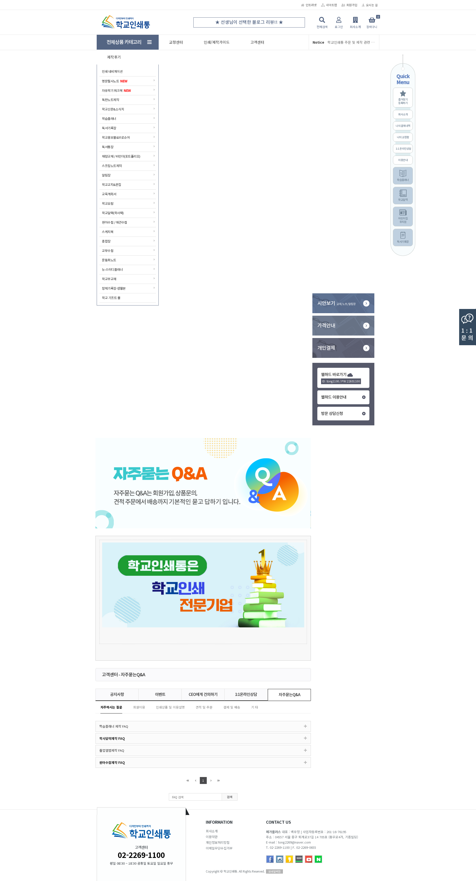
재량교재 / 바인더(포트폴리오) (121, 156)
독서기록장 (109, 128)
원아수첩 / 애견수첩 (114, 222)
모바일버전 (274, 871)
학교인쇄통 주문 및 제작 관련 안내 (351, 42)
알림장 (106, 175)
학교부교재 (109, 279)
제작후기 (114, 57)
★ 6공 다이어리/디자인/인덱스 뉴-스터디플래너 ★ (253, 22)
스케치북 (107, 232)
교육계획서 (109, 194)
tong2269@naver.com (294, 842)
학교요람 (107, 204)
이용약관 (212, 836)
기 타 (254, 707)
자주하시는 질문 (111, 707)
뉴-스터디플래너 (112, 270)
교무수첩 (107, 251)
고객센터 (257, 42)
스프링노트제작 (112, 166)
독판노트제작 (110, 100)
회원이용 (139, 707)
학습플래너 (109, 119)
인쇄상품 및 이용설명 (170, 707)
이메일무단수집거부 (219, 848)
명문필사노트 (114, 81)
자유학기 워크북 (116, 90)
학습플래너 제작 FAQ (113, 726)
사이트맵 (331, 5)
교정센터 (176, 42)
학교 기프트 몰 (111, 298)
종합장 (106, 241)
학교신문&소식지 (113, 109)
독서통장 (107, 147)
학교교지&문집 (111, 185)
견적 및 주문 (204, 707)
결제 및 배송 (231, 707)
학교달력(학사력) (113, 213)
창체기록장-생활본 (114, 288)
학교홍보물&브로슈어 (116, 138)
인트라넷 (311, 5)
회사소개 (212, 831)
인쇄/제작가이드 (217, 42)
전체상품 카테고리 (127, 42)
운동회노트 (109, 260)
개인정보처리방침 (218, 842)
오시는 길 (372, 5)
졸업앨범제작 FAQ (111, 750)
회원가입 (351, 5)
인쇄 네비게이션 (112, 71)
